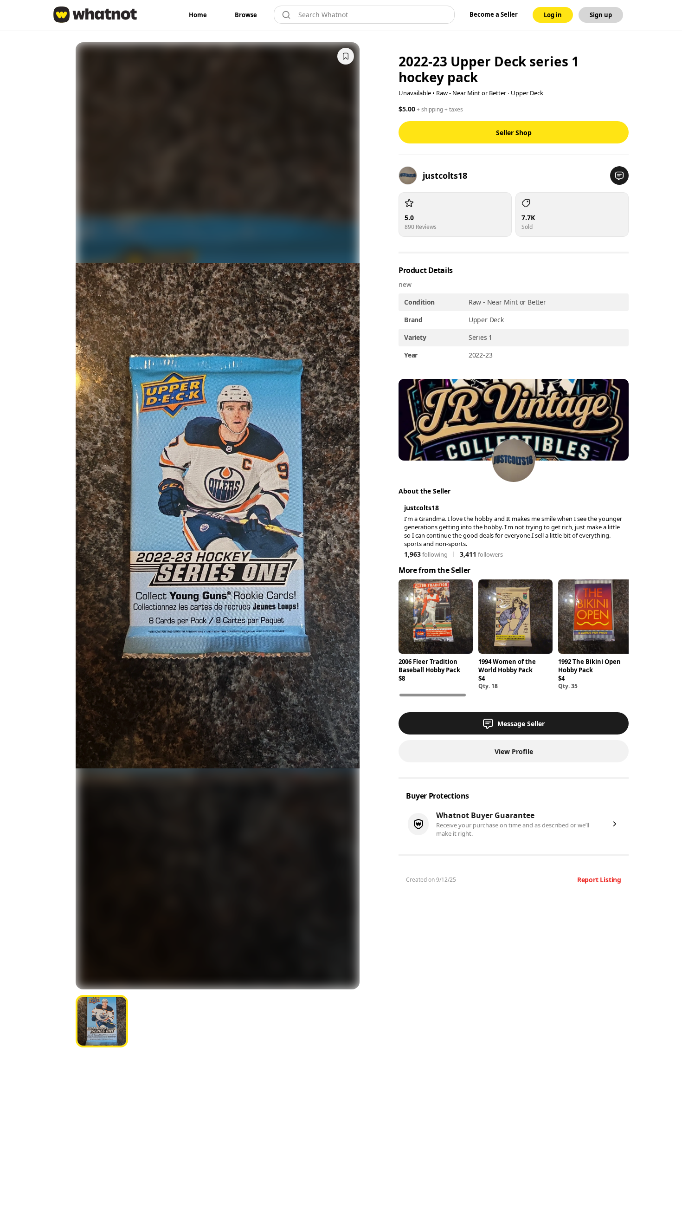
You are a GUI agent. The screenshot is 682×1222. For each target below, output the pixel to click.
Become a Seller (494, 14)
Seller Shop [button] (514, 132)
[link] (198, 15)
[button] (619, 175)
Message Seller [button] (521, 723)
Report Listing (599, 879)
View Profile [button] (514, 751)
